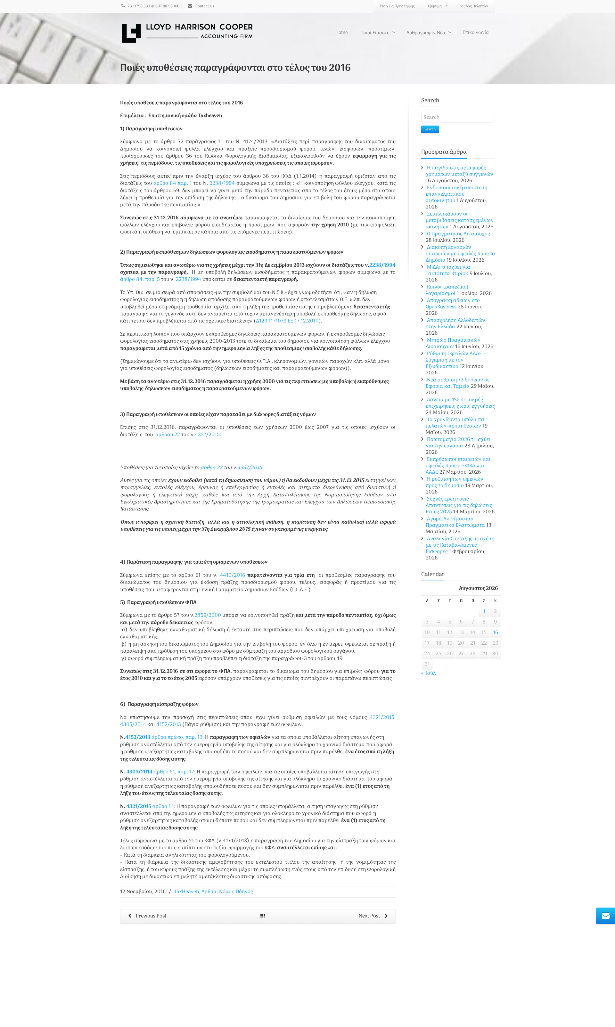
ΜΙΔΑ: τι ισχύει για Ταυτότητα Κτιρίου (448, 270)
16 (495, 632)
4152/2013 (168, 725)
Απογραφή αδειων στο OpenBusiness (453, 304)
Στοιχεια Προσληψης (397, 6)
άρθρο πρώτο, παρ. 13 (177, 737)
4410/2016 (232, 575)
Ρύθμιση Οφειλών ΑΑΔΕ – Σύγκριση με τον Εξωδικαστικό (456, 360)
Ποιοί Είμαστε (374, 33)
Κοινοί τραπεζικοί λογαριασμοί (447, 290)
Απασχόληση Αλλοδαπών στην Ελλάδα (455, 323)
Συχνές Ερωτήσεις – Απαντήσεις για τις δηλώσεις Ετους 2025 (459, 505)
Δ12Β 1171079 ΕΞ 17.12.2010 (287, 321)
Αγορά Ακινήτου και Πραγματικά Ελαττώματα (455, 522)
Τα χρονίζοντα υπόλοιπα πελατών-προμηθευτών (455, 423)
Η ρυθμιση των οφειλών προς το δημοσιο (454, 482)
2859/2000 (207, 615)
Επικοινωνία (476, 33)
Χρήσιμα (435, 6)
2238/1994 (222, 183)
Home (341, 33)
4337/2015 (207, 435)
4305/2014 (133, 725)
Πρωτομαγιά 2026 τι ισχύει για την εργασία (458, 443)
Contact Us (204, 6)
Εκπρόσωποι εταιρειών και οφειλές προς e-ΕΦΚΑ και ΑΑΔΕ (458, 466)
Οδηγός (244, 892)
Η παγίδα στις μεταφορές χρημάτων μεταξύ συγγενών (459, 171)
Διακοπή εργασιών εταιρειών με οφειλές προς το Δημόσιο (460, 254)
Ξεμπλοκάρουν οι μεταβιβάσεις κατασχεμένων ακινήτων (460, 220)
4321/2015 (380, 717)
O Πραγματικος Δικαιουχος (458, 234)
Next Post (370, 916)
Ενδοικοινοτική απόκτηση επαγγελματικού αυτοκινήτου (456, 194)
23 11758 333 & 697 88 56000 (153, 6)
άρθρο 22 (167, 435)
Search (430, 129)
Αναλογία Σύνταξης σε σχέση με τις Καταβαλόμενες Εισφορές (460, 545)
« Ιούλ (428, 673)
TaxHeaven (186, 892)
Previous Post (150, 916)
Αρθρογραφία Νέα (425, 33)
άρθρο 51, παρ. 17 (174, 772)
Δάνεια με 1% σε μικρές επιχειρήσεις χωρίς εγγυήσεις (460, 403)
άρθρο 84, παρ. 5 (140, 279)
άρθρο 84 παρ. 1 (172, 183)
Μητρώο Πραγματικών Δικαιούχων (453, 343)
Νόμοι (226, 892)
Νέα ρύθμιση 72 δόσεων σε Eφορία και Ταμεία (458, 383)
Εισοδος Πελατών (473, 6)
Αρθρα (209, 892)
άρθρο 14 (163, 807)
